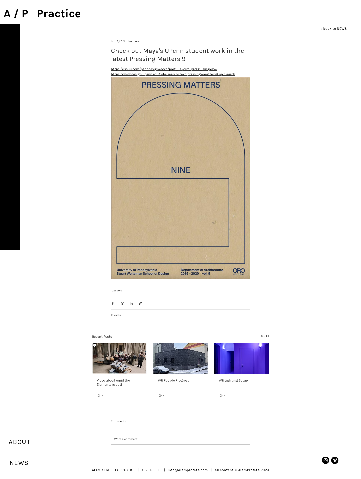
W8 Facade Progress (173, 380)
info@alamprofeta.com (188, 470)
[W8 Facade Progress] (180, 358)
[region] (10, 137)
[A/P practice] (325, 460)
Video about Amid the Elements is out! (113, 382)
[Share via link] (140, 303)
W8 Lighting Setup (233, 380)
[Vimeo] (334, 460)
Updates (117, 290)
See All (265, 336)
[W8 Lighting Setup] (241, 358)
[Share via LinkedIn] (131, 303)
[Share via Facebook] (113, 303)
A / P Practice (42, 13)
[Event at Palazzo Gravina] (119, 358)
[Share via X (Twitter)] (122, 303)
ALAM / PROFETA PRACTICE (114, 470)
